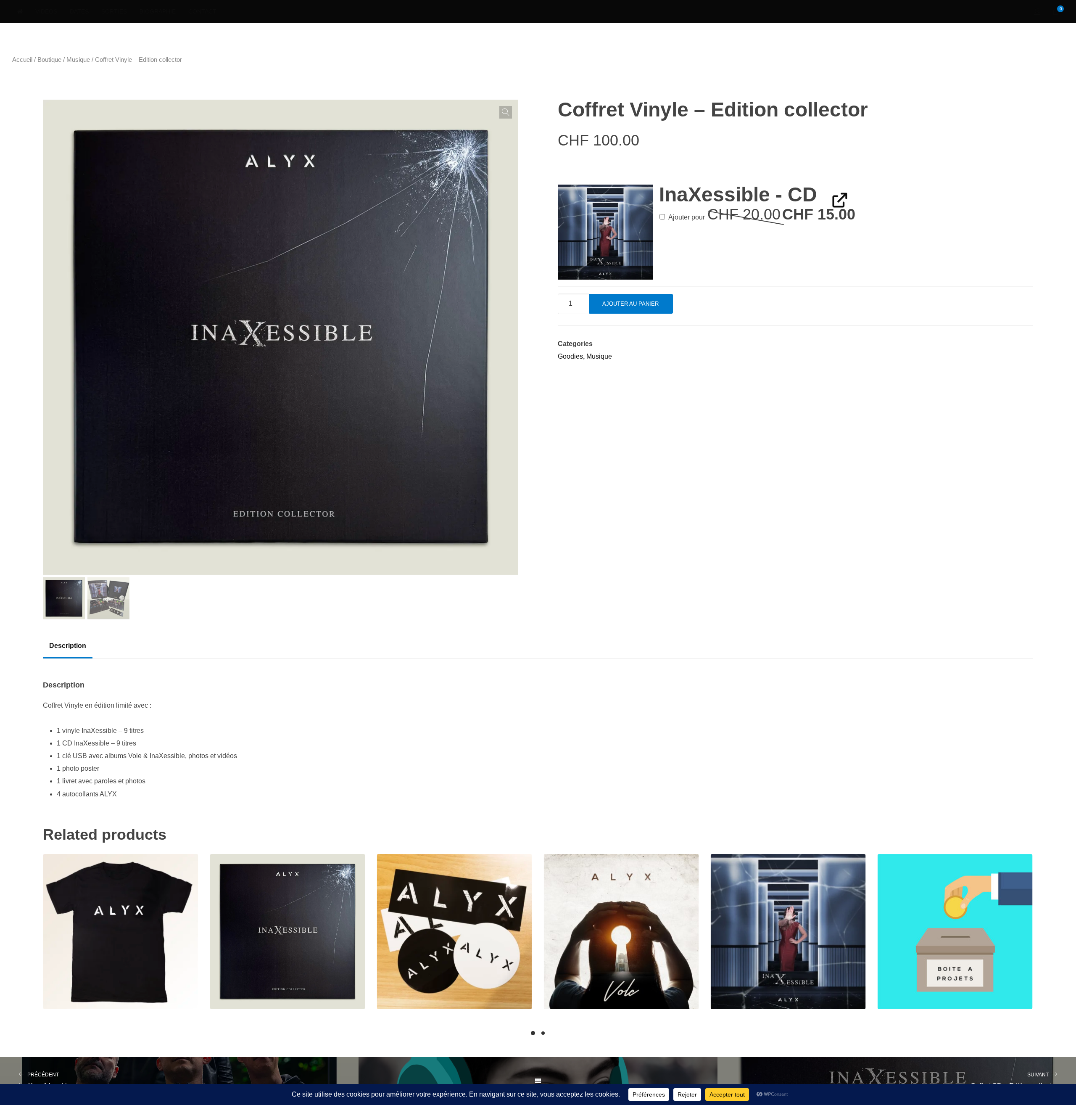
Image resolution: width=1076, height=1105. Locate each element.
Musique (78, 59)
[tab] (67, 645)
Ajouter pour (761, 217)
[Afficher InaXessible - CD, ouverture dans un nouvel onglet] (834, 199)
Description (67, 645)
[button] (505, 112)
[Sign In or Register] (1037, 12)
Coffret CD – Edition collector (1014, 1080)
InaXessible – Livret (48, 1080)
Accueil (22, 59)
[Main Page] (538, 1081)
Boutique (49, 59)
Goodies (570, 356)
